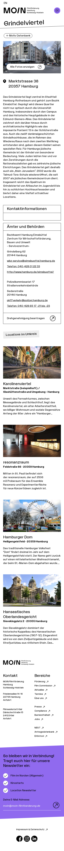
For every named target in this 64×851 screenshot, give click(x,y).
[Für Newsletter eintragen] (55, 805)
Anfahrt (7, 700)
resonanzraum (16, 462)
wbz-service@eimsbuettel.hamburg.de (31, 261)
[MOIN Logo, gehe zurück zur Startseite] (29, 10)
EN (5, 3)
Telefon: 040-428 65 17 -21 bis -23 (28, 306)
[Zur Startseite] (32, 662)
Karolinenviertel (17, 384)
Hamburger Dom (17, 537)
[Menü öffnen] (57, 10)
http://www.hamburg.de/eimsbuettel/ (30, 272)
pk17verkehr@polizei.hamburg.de (27, 300)
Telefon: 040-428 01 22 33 (23, 266)
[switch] (23, 775)
